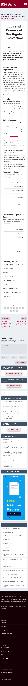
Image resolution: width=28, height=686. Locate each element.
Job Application (8, 466)
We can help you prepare (14, 373)
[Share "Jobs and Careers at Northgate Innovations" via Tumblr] (14, 308)
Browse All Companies (7, 672)
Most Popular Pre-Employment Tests (12, 559)
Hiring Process (5, 647)
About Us (3, 622)
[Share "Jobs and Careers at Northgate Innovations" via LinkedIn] (20, 308)
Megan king (6, 446)
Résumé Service (7, 566)
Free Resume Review (8, 543)
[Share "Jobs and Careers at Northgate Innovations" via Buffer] (23, 308)
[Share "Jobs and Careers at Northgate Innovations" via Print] (17, 311)
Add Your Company (14, 429)
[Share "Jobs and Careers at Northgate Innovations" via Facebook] (5, 308)
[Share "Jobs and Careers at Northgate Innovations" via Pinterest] (17, 308)
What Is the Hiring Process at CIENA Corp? (13, 460)
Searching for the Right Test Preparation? (14, 570)
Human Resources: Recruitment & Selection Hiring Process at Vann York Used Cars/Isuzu (12, 454)
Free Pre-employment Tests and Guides (13, 536)
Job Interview (6, 550)
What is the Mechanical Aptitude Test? (13, 581)
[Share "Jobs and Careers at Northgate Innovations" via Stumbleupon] (11, 311)
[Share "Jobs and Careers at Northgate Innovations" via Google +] (11, 308)
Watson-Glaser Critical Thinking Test (12, 577)
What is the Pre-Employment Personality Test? (13, 585)
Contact (3, 626)
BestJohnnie (6, 439)
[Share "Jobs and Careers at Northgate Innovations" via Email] (14, 311)
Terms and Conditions (7, 633)
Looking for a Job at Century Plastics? (14, 447)
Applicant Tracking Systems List (11, 528)
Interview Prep (5, 651)
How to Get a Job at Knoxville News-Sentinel (13, 441)
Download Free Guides (14, 386)
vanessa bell (6, 465)
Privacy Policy (4, 630)
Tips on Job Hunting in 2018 (10, 574)
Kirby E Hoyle (6, 451)
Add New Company (6, 679)
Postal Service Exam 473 (9, 563)
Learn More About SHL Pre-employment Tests (13, 555)
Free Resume (6, 539)
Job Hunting (4, 658)
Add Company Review (7, 676)
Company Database (8, 532)
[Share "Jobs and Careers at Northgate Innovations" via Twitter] (8, 308)
